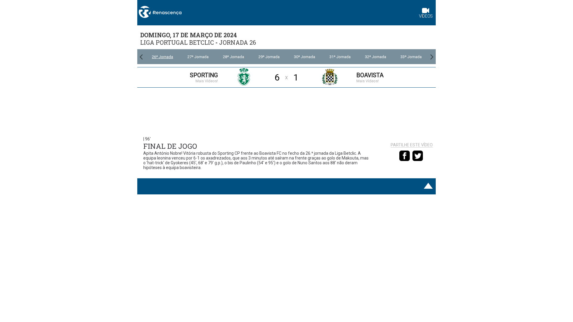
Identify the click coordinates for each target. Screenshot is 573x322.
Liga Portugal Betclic (177, 42)
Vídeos (426, 16)
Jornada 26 (237, 42)
